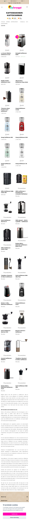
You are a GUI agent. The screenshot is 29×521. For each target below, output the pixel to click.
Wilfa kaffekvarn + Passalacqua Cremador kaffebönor (21, 193)
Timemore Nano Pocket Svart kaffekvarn (5, 110)
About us (3, 496)
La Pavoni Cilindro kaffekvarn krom (6, 54)
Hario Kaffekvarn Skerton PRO (5, 331)
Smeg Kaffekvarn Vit (21, 163)
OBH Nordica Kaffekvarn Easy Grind (22, 81)
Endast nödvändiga (14, 517)
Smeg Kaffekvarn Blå (7, 137)
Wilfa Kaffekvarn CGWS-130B (5, 248)
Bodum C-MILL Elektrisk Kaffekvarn (6, 303)
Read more (4, 500)
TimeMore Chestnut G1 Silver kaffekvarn (21, 359)
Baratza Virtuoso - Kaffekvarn (21, 331)
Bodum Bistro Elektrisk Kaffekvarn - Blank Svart (22, 245)
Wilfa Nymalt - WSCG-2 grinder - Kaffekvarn (22, 221)
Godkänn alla (14, 514)
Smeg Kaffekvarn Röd (22, 137)
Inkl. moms (13, 1)
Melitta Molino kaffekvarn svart (5, 81)
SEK (22, 1)
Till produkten (22, 188)
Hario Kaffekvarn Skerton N (5, 221)
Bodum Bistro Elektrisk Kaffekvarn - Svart (7, 387)
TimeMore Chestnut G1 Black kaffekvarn (6, 276)
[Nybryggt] (14, 7)
